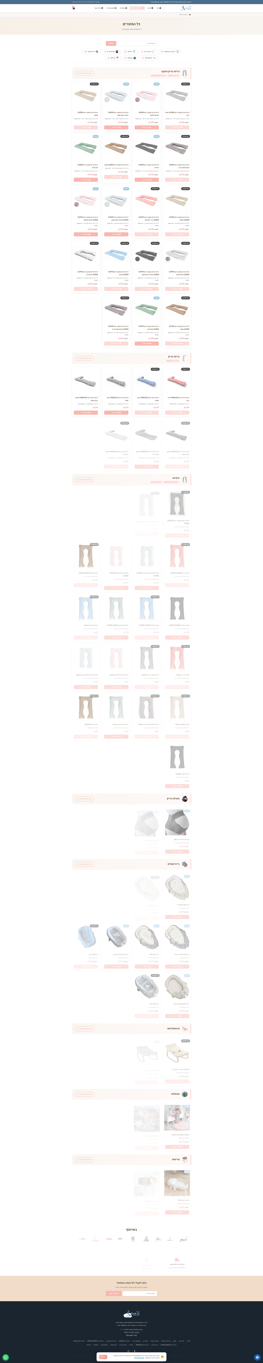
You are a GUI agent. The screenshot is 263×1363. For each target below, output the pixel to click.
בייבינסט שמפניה (183, 903)
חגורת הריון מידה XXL (181, 838)
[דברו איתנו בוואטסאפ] (6, 1357)
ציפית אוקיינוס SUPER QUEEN (117, 623)
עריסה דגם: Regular (152, 1198)
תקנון (174, 1341)
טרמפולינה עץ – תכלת (120, 1068)
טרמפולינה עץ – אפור (151, 1068)
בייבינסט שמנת (153, 903)
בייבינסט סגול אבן (122, 903)
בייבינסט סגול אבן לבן (120, 953)
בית (158, 8)
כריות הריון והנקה (111, 1341)
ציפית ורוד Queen (182, 673)
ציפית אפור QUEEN (182, 772)
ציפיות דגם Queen (156, 482)
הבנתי (103, 1357)
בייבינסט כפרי (154, 1002)
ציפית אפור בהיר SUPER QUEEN (117, 519)
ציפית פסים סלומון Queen (119, 673)
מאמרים (122, 8)
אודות (149, 8)
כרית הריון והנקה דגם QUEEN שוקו (116, 165)
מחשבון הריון (111, 8)
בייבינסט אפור (154, 953)
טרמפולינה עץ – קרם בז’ (180, 1068)
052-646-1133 (93, 2)
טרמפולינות (104, 1345)
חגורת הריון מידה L (121, 838)
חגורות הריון (122, 1345)
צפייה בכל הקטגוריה (85, 73)
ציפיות (131, 1345)
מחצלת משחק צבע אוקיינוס (119, 1133)
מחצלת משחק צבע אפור (150, 1133)
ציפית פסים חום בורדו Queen (148, 723)
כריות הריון (155, 1345)
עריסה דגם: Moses (121, 1198)
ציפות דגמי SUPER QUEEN (171, 482)
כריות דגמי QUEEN (173, 76)
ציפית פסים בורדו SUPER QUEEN (147, 519)
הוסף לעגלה (146, 127)
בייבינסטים (114, 1345)
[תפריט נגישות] (257, 1357)
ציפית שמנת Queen (182, 723)
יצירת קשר (97, 8)
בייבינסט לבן (93, 953)
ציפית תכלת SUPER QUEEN (149, 623)
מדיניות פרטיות (165, 1341)
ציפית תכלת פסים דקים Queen (87, 673)
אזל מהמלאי (176, 127)
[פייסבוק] (134, 1351)
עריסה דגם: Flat (183, 1198)
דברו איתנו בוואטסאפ (78, 2)
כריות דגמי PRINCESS (172, 361)
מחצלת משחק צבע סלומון (180, 1133)
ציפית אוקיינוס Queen (120, 723)
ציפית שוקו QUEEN (91, 723)
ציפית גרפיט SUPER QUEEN (179, 623)
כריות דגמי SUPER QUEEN (158, 76)
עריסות (89, 1345)
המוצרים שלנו (137, 8)
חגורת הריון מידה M (91, 838)
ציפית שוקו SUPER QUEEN (88, 571)
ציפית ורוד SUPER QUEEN (180, 571)
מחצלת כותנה (93, 1133)
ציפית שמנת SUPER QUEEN (88, 519)
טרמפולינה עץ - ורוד (91, 1068)
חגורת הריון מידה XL (152, 838)
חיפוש (111, 43)
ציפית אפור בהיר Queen (150, 673)
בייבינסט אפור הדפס (182, 953)
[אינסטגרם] (128, 1351)
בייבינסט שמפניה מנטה (181, 1002)
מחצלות (96, 1345)
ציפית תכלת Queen (91, 623)
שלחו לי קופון (113, 1293)
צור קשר (181, 1341)
